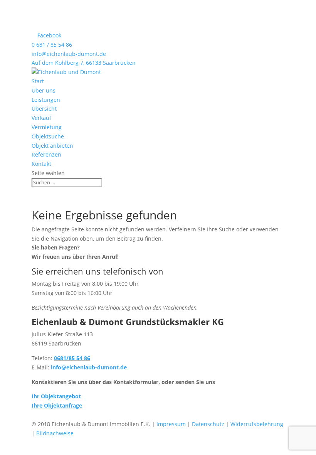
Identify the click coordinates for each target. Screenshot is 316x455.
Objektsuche (48, 136)
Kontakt (41, 163)
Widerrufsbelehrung (256, 424)
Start (38, 81)
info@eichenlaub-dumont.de (69, 53)
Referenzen (46, 154)
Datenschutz (208, 424)
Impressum (171, 424)
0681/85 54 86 (72, 358)
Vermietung (47, 127)
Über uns (43, 90)
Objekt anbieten (52, 145)
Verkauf (41, 117)
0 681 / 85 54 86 (52, 44)
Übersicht (44, 108)
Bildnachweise (55, 433)
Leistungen (46, 99)
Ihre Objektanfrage (57, 405)
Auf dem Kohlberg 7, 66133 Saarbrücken (84, 62)
